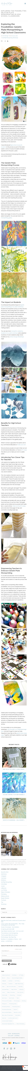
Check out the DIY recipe (18, 506)
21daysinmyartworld (6, 975)
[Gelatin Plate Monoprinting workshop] (14, 259)
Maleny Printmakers (5, 892)
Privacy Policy (4, 1068)
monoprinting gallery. (6, 217)
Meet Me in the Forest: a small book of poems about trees (14, 769)
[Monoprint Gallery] (14, 285)
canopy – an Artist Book (6, 941)
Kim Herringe (5, 35)
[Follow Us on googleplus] (7, 1049)
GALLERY (10, 1035)
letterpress (21, 989)
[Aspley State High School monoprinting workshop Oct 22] (14, 83)
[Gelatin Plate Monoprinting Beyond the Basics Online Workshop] (14, 233)
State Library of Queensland (7, 1015)
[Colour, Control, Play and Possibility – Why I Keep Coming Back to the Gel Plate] (14, 783)
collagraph (4, 980)
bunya (8, 977)
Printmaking (3, 894)
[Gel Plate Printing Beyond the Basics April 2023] (14, 406)
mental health (4, 995)
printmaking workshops (6, 1009)
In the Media (4, 884)
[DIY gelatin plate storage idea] (14, 525)
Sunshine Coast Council (12, 1018)
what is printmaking (20, 1023)
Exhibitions (3, 880)
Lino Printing (4, 890)
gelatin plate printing (19, 983)
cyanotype (10, 980)
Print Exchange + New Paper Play (8, 937)
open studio (4, 998)
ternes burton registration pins (8, 1023)
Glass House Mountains (11, 986)
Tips (2, 902)
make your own (22, 444)
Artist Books (4, 874)
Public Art (15, 1009)
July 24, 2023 (15, 35)
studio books (17, 1015)
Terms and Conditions (22, 1068)
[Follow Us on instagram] (11, 1049)
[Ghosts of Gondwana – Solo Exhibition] (14, 808)
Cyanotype (3, 878)
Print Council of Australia (7, 1000)
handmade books (5, 989)
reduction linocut (17, 1012)
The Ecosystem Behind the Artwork (9, 935)
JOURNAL (17, 1035)
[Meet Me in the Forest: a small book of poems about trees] (14, 757)
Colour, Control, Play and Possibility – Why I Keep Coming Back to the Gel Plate (14, 794)
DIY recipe (24, 450)
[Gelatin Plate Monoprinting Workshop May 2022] (14, 354)
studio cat (4, 1018)
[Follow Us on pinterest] (14, 1049)
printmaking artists (13, 1003)
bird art (3, 977)
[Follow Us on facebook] (4, 1049)
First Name (4, 955)
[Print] (8, 41)
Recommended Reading (6, 1012)
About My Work (4, 872)
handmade (20, 986)
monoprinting (12, 995)
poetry (17, 998)
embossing (4, 983)
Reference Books (5, 896)
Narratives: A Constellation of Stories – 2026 (11, 939)
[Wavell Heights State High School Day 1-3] (14, 109)
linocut (3, 992)
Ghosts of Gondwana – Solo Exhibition (14, 820)
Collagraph (3, 876)
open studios (11, 998)
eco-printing (17, 980)
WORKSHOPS (16, 1033)
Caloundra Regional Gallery (17, 977)
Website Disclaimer (12, 1068)
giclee (3, 986)
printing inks (4, 1003)
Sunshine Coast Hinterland (7, 1020)
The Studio (3, 900)
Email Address (5, 951)
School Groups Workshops (17, 336)
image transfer (14, 989)
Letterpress (3, 888)
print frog (24, 1000)
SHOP (9, 1033)
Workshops (15, 37)
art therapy (21, 975)
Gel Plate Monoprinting (7, 37)
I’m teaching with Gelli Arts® (7, 929)
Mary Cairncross (20, 992)
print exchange (17, 1000)
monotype (19, 995)
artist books (14, 975)
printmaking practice (6, 1006)
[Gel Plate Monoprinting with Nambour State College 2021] (14, 57)
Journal (3, 886)
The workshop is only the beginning (9, 933)
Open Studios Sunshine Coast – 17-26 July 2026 (12, 931)
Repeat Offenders (5, 898)
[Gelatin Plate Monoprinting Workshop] (14, 380)
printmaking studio (16, 1006)
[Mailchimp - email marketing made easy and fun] (10, 964)
